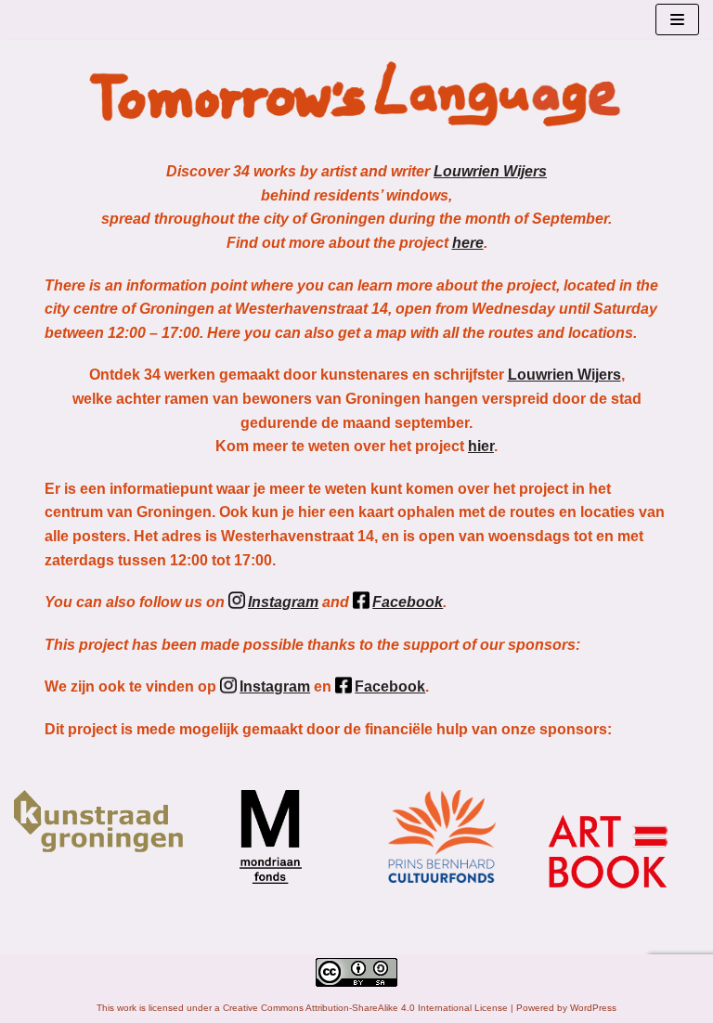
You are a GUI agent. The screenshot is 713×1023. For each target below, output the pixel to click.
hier (481, 446)
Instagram (283, 602)
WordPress (593, 1008)
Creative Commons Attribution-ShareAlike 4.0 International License (365, 1008)
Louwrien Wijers (490, 171)
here (468, 243)
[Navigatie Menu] (677, 19)
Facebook (407, 602)
